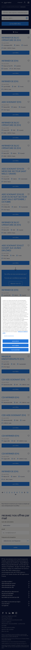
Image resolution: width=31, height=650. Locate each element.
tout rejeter (15, 345)
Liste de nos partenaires (9, 335)
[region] (15, 325)
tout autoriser (15, 349)
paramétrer (15, 341)
